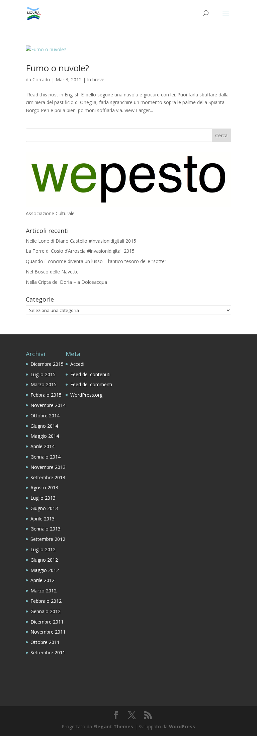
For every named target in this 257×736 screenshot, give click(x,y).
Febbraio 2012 (46, 601)
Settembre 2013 (47, 477)
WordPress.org (86, 395)
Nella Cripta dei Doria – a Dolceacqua (66, 282)
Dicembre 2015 (47, 364)
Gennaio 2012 (45, 611)
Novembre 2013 (48, 467)
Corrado (41, 79)
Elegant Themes (113, 726)
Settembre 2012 (47, 539)
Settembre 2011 (47, 652)
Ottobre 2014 (45, 415)
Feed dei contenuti (90, 374)
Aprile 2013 (42, 518)
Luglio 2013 (43, 498)
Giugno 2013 (44, 508)
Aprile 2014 (42, 446)
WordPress (182, 726)
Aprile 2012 (42, 580)
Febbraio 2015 (46, 395)
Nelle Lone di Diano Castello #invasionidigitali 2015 (81, 241)
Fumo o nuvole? (57, 68)
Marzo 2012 (43, 590)
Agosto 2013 (44, 487)
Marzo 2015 (43, 384)
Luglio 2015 (43, 374)
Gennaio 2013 (45, 528)
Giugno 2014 (44, 426)
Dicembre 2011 (47, 622)
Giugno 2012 (44, 560)
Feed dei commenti (91, 384)
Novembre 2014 (48, 405)
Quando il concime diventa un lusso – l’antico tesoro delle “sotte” (96, 261)
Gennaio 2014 (45, 457)
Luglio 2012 (43, 549)
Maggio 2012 (44, 570)
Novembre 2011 (48, 632)
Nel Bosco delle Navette (52, 271)
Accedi (77, 364)
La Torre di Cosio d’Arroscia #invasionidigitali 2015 (80, 251)
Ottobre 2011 (45, 642)
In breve (95, 79)
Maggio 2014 (44, 436)
